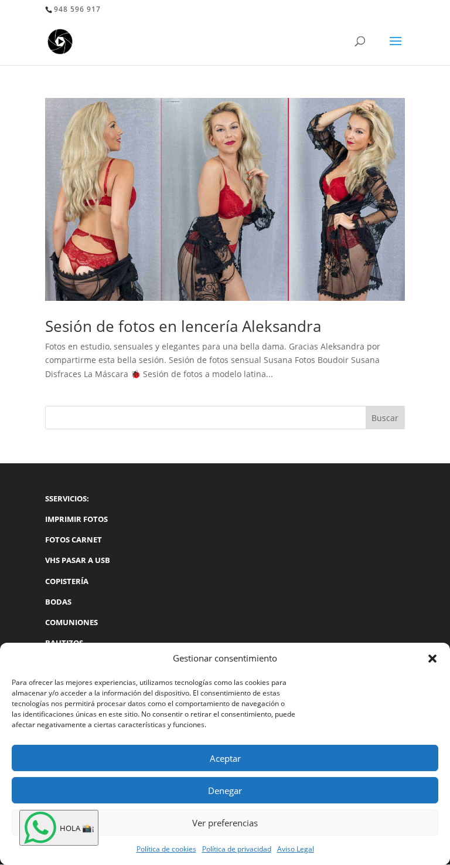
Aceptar (225, 758)
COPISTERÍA (66, 581)
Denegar (225, 790)
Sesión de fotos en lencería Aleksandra (183, 326)
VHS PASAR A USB (77, 560)
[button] (432, 658)
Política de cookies (166, 849)
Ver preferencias (225, 823)
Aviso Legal (295, 849)
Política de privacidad (236, 849)
